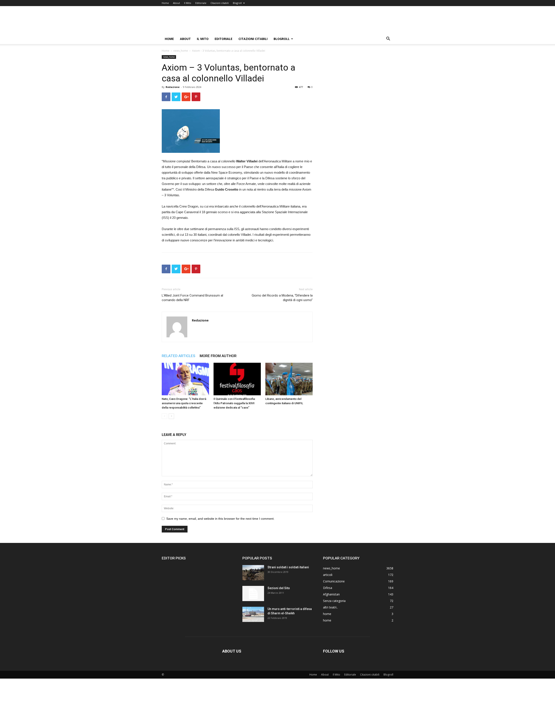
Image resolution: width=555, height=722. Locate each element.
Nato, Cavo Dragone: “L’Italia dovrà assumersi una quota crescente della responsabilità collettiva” (184, 403)
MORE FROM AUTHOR (218, 356)
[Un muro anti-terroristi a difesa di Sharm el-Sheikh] (253, 614)
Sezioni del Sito (279, 588)
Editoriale (200, 3)
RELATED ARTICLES (178, 356)
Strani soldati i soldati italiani (288, 567)
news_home (180, 51)
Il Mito (187, 3)
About (176, 3)
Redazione (173, 87)
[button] (388, 39)
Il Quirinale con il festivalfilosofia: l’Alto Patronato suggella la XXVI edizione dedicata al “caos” (234, 403)
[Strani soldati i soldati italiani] (253, 572)
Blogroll (237, 3)
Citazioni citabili (220, 3)
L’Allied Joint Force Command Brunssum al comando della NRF (192, 297)
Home (165, 3)
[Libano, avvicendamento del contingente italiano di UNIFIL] (289, 379)
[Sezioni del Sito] (253, 593)
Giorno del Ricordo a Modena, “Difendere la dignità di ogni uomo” (282, 297)
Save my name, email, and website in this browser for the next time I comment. (220, 518)
